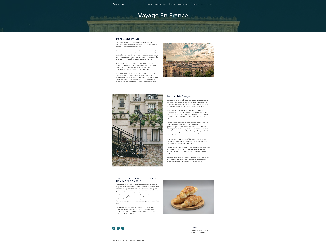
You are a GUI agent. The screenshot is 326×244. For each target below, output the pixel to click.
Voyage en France (198, 4)
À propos (172, 4)
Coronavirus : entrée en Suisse (199, 230)
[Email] (122, 228)
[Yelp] (118, 228)
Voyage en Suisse (184, 4)
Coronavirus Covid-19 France (199, 232)
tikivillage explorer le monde (156, 4)
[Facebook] (113, 228)
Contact (210, 4)
